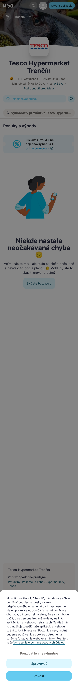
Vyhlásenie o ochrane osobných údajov (38, 642)
